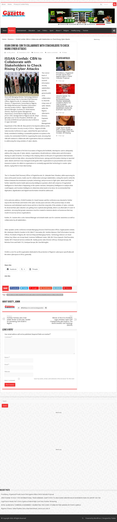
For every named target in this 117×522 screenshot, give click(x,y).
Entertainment (21, 30)
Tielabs (113, 518)
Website (7, 371)
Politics (45, 30)
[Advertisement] (97, 54)
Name (7, 357)
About (3, 4)
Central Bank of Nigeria (45, 75)
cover (41, 52)
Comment (8, 337)
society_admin (11, 52)
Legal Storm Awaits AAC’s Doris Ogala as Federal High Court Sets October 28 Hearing (65, 130)
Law (38, 30)
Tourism (85, 30)
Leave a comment (52, 52)
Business (12, 30)
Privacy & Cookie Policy (21, 4)
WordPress (97, 518)
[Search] (114, 4)
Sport (51, 30)
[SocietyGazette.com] (13, 13)
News (5, 30)
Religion (66, 30)
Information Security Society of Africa (21, 128)
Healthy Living (75, 30)
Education (32, 30)
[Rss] (101, 4)
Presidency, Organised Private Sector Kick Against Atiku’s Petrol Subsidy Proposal (64, 75)
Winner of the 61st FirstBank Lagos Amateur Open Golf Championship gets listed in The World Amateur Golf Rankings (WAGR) (61, 320)
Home (10, 4)
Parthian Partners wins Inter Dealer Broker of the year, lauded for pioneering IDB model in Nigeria (18, 319)
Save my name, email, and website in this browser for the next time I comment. (39, 379)
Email (7, 364)
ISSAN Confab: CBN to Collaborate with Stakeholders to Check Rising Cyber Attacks (35, 295)
